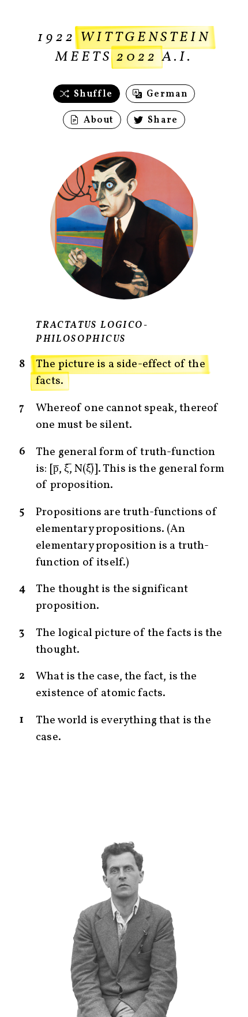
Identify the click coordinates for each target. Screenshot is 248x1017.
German (166, 94)
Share (161, 120)
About (97, 120)
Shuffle (92, 94)
